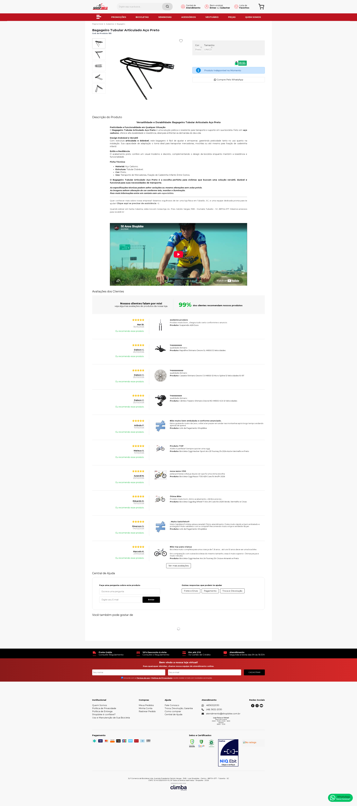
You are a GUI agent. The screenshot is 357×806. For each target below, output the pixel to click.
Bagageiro (121, 24)
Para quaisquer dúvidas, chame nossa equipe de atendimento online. (178, 666)
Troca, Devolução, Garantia (179, 708)
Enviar (151, 599)
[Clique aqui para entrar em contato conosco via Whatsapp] (340, 798)
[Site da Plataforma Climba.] (178, 786)
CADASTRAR (254, 672)
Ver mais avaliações (178, 565)
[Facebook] (252, 706)
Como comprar (173, 711)
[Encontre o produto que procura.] (167, 6)
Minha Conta (145, 708)
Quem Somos (99, 705)
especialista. (167, 193)
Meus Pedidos (146, 705)
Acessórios (110, 24)
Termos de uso (143, 678)
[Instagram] (257, 706)
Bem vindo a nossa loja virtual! (178, 662)
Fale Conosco (172, 705)
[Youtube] (261, 706)
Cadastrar (225, 8)
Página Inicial (97, 24)
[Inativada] (228, 753)
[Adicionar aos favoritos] (181, 40)
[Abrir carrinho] (261, 6)
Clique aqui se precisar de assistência (136, 203)
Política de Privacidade (104, 708)
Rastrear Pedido (147, 711)
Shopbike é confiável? (104, 714)
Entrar (213, 8)
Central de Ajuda (173, 714)
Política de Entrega (102, 711)
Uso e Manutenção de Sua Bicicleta (111, 717)
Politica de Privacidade (161, 678)
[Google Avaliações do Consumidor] (253, 743)
